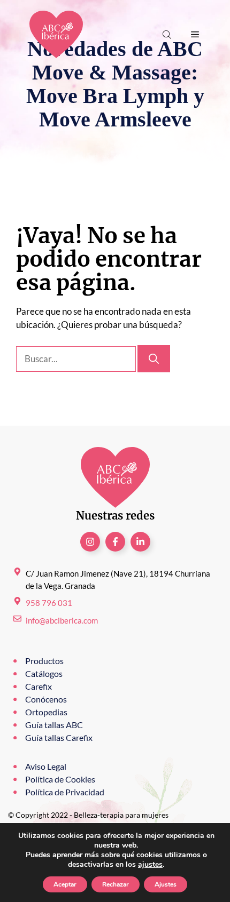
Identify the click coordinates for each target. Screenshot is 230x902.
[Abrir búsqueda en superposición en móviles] (168, 34)
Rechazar (115, 884)
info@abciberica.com (62, 620)
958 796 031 (49, 603)
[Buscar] (153, 358)
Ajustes (166, 884)
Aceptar (64, 884)
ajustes (150, 864)
